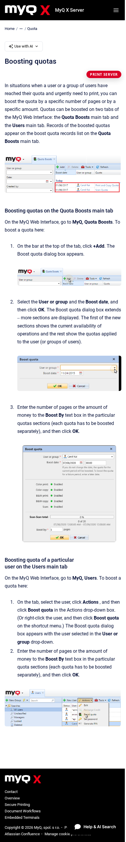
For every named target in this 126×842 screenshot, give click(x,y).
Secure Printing (17, 804)
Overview (12, 798)
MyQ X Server (69, 10)
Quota (32, 28)
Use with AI (23, 46)
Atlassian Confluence (22, 834)
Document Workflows (23, 811)
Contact (11, 791)
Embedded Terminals (22, 817)
